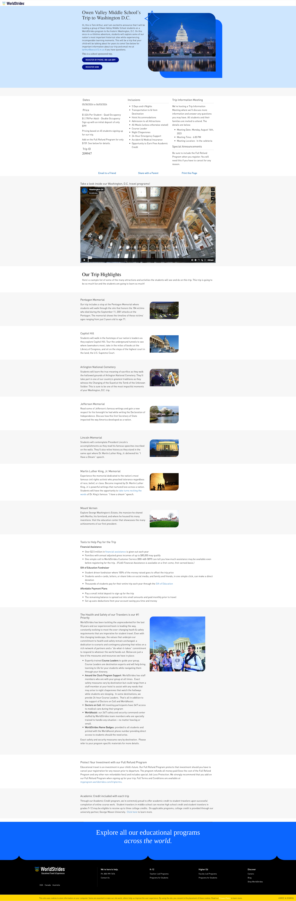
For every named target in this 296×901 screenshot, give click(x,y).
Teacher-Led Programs (159, 873)
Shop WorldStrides (255, 881)
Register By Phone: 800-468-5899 (100, 60)
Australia (56, 885)
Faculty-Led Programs (208, 873)
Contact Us (105, 877)
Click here (132, 811)
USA (41, 885)
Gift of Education (164, 583)
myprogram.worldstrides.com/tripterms (101, 781)
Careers (251, 873)
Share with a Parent (148, 172)
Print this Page (189, 172)
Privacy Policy (224, 898)
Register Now (92, 67)
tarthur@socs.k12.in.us (93, 49)
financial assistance (115, 551)
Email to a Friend (107, 172)
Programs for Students (159, 877)
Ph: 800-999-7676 (108, 873)
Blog (249, 877)
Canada (48, 885)
